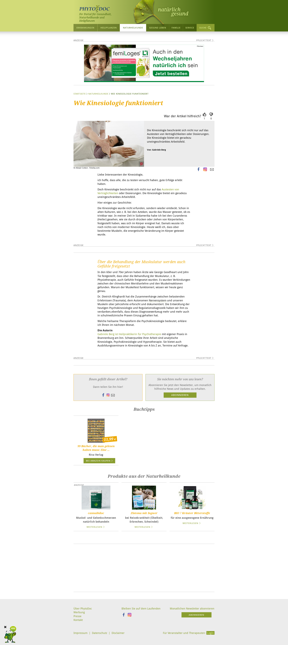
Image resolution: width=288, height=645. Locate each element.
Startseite (80, 93)
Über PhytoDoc (83, 608)
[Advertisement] (144, 568)
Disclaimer (118, 633)
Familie (176, 27)
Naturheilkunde (133, 27)
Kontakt (78, 620)
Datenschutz (99, 633)
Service (189, 27)
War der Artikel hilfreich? (182, 116)
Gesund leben (157, 27)
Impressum (80, 633)
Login (210, 633)
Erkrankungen (85, 27)
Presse (77, 616)
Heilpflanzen (108, 27)
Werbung (79, 612)
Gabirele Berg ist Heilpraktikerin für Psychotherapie (129, 334)
